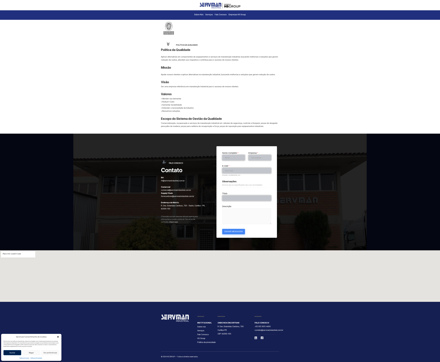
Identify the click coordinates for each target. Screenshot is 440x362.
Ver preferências (50, 353)
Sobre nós (201, 327)
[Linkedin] (256, 338)
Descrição (226, 206)
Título (224, 193)
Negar (31, 353)
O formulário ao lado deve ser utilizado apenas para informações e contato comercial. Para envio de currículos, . (179, 219)
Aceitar (12, 353)
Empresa (253, 153)
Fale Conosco (221, 14)
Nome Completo (230, 153)
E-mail (225, 166)
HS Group (201, 338)
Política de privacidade (206, 342)
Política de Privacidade (36, 358)
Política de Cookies (24, 358)
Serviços (209, 14)
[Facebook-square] (262, 338)
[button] (58, 337)
